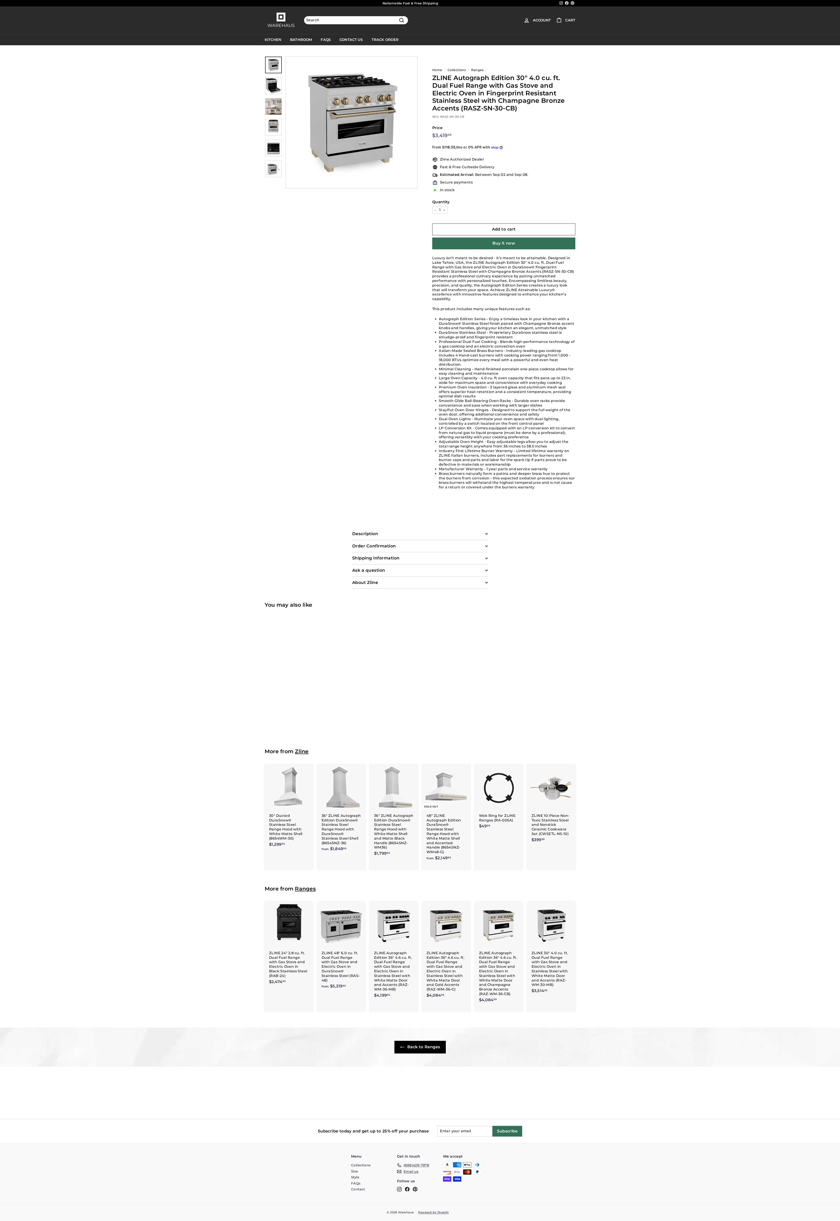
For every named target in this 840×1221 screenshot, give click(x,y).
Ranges (477, 70)
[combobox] (356, 20)
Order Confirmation (374, 545)
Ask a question (368, 570)
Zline (301, 751)
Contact (358, 1189)
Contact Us (351, 40)
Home (437, 70)
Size (354, 1171)
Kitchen (273, 40)
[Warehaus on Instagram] (399, 1189)
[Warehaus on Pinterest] (415, 1189)
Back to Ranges (423, 1047)
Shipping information (376, 558)
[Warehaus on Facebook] (407, 1189)
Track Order (385, 40)
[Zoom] (351, 122)
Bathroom (301, 40)
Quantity (441, 202)
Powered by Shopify (433, 1212)
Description (365, 533)
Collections (457, 70)
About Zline (365, 582)
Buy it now (503, 243)
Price (437, 128)
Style (355, 1177)
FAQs (326, 40)
